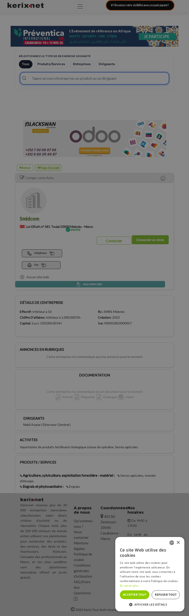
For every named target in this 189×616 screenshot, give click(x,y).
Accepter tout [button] (134, 595)
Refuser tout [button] (166, 595)
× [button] (178, 542)
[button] (150, 604)
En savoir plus (129, 586)
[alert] (94, 308)
